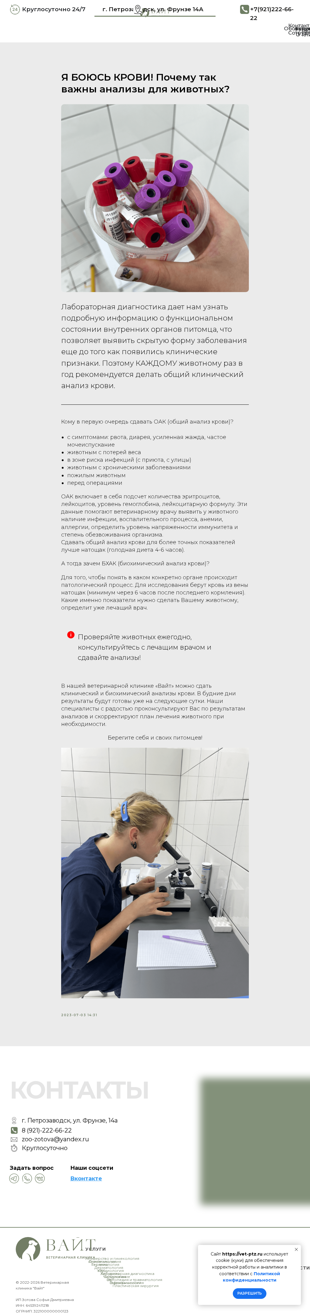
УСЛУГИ (95, 1249)
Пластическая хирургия (136, 1285)
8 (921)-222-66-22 (47, 1130)
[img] (27, 1178)
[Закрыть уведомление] (296, 1249)
